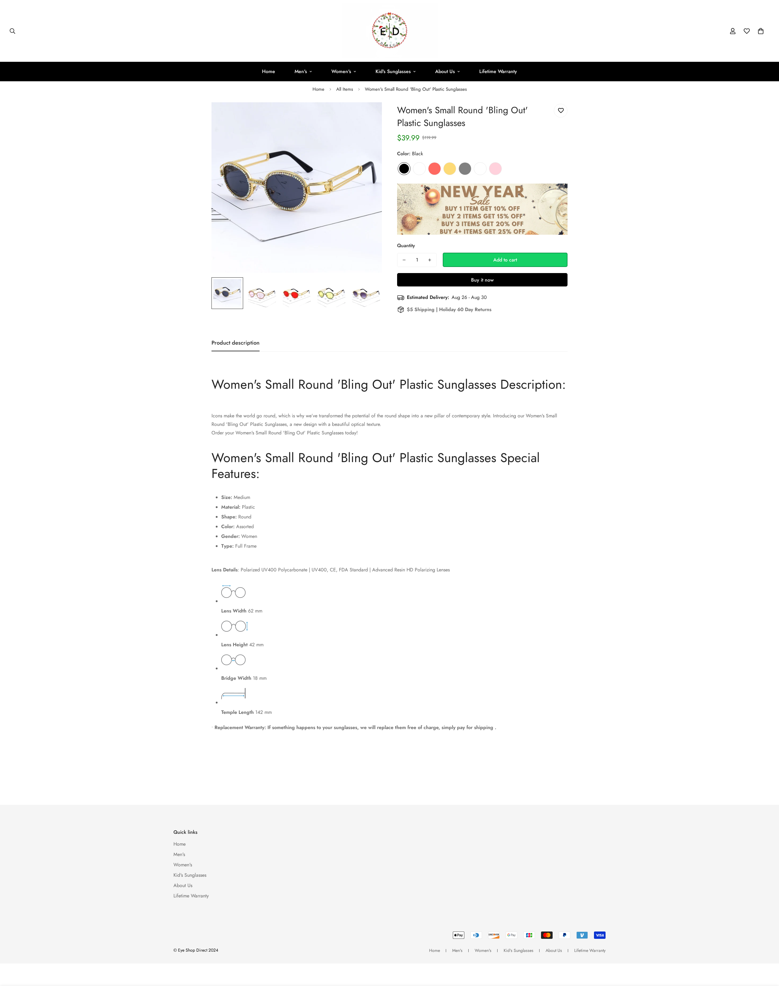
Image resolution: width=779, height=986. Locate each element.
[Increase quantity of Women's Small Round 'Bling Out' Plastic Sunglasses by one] (429, 260)
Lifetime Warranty (498, 71)
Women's (341, 71)
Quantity (406, 245)
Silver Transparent (480, 169)
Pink (495, 169)
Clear (419, 169)
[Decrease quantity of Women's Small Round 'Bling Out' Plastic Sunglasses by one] (404, 260)
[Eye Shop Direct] (390, 31)
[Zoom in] (369, 115)
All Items (344, 89)
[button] (761, 31)
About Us (445, 71)
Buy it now (482, 279)
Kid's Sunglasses (393, 71)
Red (434, 169)
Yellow (450, 169)
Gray (465, 169)
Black (404, 169)
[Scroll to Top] (767, 953)
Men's (301, 71)
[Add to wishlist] (561, 111)
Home (268, 71)
